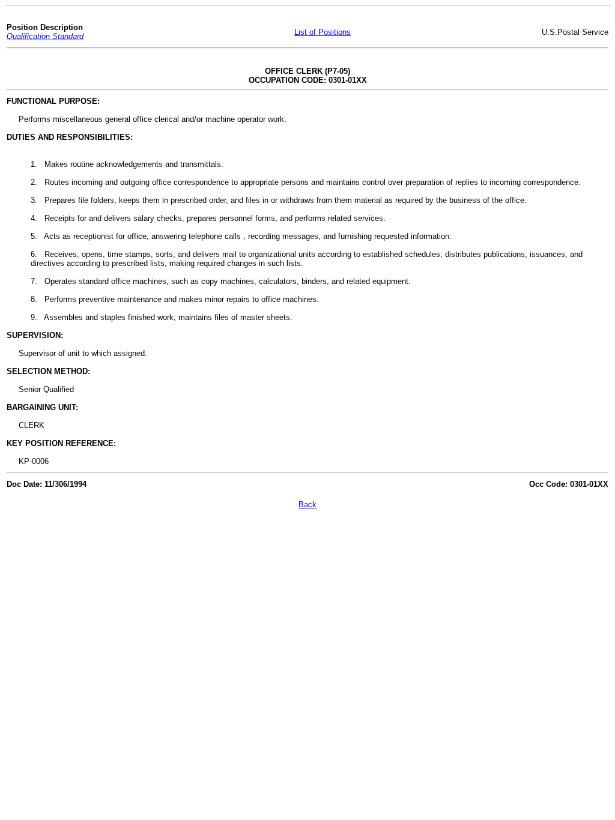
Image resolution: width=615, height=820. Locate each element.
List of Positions (322, 32)
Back (307, 504)
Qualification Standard (45, 36)
